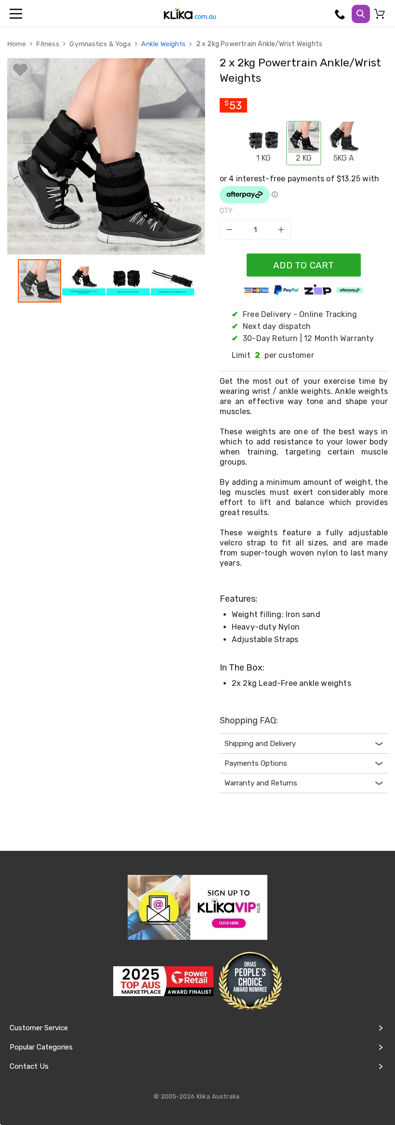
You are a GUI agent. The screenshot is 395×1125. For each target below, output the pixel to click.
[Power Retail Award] (163, 981)
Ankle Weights (164, 44)
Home (17, 44)
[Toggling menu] (17, 13)
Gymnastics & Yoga (100, 44)
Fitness (48, 44)
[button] (84, 280)
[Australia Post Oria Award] (250, 981)
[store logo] (189, 13)
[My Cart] (381, 16)
